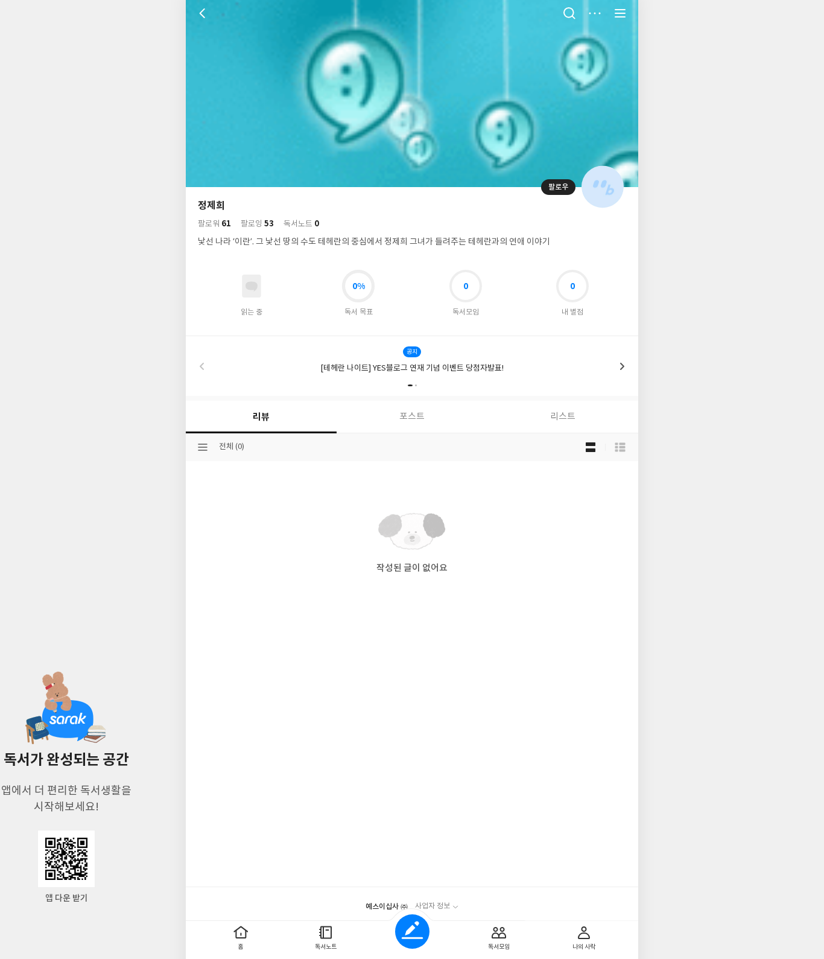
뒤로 (204, 13)
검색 (569, 13)
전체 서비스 (620, 13)
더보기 (595, 13)
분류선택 (203, 447)
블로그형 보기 (590, 447)
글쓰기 (412, 931)
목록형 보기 (620, 447)
